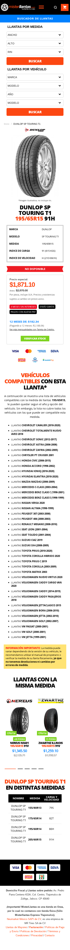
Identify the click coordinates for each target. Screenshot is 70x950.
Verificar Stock (35, 338)
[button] (10, 769)
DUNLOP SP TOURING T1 (18, 807)
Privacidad (37, 935)
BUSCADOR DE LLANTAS (35, 18)
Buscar (35, 61)
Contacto (50, 935)
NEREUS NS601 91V (19, 744)
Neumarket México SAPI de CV (24, 919)
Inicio (6, 124)
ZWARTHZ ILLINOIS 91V (50, 744)
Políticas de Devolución (33, 931)
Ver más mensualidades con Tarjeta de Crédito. (32, 329)
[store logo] (18, 7)
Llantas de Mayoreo (16, 927)
